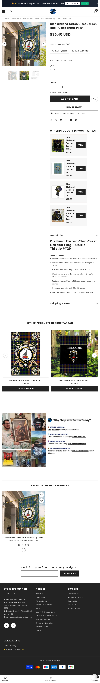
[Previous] (5, 355)
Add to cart (70, 98)
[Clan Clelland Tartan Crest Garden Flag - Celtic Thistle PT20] (23, 512)
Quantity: (54, 82)
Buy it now (74, 107)
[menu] (3, 11)
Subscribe (70, 573)
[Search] (10, 11)
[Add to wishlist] (41, 494)
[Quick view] (41, 500)
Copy (85, 3)
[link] (95, 99)
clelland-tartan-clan (24, 550)
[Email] (76, 120)
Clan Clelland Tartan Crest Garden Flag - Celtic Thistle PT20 (23, 539)
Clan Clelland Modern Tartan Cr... (70, 166)
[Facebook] (51, 120)
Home (6, 19)
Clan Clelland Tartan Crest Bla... (70, 143)
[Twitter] (56, 120)
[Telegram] (71, 120)
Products (15, 19)
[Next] (94, 355)
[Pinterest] (61, 120)
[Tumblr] (66, 120)
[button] (4, 44)
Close (98, 3)
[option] (24, 44)
